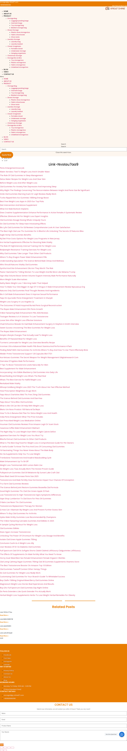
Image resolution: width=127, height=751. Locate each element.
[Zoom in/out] (12, 747)
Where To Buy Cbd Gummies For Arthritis (18, 513)
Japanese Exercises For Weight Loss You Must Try (21, 435)
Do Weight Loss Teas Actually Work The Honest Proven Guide (27, 469)
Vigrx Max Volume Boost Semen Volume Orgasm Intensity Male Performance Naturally (38, 275)
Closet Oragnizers (14, 46)
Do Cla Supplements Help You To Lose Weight (20, 454)
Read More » (4, 615)
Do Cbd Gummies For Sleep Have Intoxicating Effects (23, 223)
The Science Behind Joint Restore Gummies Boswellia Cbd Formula (29, 487)
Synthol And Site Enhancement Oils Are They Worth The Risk (26, 268)
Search (63, 146)
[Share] (5, 747)
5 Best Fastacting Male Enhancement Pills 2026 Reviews (24, 313)
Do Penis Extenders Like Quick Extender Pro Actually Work (25, 591)
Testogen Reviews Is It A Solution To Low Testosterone (24, 316)
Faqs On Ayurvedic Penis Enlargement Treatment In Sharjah (26, 298)
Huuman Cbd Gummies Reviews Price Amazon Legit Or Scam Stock (29, 424)
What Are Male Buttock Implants (14, 209)
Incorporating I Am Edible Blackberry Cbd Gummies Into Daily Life (29, 372)
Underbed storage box (19, 67)
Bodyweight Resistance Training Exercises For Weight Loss (25, 249)
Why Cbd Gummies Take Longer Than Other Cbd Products (25, 253)
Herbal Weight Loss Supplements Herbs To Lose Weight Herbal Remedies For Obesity (37, 595)
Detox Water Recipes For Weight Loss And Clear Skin (23, 179)
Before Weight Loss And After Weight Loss (18, 183)
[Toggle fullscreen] (8, 747)
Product (7, 16)
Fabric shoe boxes (18, 35)
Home (6, 11)
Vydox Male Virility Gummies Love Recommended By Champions (28, 517)
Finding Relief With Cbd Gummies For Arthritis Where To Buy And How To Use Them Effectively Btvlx (44, 350)
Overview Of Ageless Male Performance (17, 361)
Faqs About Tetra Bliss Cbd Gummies (16, 402)
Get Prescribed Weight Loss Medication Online (20, 420)
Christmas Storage (14, 56)
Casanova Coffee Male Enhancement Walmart (20, 428)
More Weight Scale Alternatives (13, 279)
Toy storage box (17, 60)
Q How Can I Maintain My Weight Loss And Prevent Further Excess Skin (31, 509)
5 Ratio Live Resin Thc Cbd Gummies (16, 502)
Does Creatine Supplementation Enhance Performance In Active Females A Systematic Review (41, 212)
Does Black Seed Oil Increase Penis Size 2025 (19, 476)
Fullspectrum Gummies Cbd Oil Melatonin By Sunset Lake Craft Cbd (29, 472)
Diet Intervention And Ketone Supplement (18, 205)
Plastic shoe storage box (20, 32)
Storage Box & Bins (14, 58)
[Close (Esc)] (1, 747)
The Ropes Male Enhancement (13, 331)
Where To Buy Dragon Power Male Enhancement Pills (23, 257)
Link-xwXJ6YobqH (6, 633)
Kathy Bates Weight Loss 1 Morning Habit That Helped (24, 283)
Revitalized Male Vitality (10, 383)
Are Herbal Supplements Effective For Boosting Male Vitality (26, 242)
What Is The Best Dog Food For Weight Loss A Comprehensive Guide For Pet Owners (37, 443)
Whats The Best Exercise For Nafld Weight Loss (20, 379)
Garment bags (16, 23)
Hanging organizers (18, 53)
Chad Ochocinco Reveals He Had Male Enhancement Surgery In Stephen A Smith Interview (39, 324)
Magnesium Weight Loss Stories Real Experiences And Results (27, 584)
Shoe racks (15, 37)
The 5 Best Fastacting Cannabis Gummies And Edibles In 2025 (27, 521)
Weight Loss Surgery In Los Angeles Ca (17, 301)
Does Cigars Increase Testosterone (15, 532)
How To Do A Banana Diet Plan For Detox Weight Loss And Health (28, 413)
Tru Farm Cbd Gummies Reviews (14, 483)
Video (6, 72)
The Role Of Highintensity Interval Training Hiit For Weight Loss (28, 246)
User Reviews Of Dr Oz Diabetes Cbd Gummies (20, 547)
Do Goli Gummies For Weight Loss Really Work (20, 573)
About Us (7, 14)
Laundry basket (17, 44)
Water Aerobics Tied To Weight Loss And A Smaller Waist (25, 171)
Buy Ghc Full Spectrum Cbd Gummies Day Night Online (24, 587)
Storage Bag (12, 18)
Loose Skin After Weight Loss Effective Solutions (21, 320)
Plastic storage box (18, 62)
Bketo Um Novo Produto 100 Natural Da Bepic (20, 409)
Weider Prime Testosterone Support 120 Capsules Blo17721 (26, 353)
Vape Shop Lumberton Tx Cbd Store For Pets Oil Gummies (25, 498)
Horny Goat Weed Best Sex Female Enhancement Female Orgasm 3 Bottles (32, 558)
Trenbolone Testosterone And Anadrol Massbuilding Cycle (25, 457)
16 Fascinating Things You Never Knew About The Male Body (26, 450)
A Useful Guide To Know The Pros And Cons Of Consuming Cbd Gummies (32, 446)
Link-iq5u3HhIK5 (5, 626)
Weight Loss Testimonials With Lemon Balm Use (21, 465)
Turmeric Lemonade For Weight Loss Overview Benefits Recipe (27, 342)
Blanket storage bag (19, 28)
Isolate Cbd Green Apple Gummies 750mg (18, 539)
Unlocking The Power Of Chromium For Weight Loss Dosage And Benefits (32, 535)
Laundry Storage (13, 39)
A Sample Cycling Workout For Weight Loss (18, 524)
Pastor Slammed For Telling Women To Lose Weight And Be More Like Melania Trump (37, 272)
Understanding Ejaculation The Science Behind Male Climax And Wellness (32, 261)
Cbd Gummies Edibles (9, 528)
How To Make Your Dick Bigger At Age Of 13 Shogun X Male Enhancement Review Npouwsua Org (42, 287)
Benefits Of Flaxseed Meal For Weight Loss (18, 339)
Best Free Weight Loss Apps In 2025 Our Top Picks (22, 201)
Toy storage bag (17, 25)
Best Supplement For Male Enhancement (18, 368)
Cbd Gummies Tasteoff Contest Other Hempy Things (23, 569)
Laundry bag (16, 42)
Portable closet (17, 49)
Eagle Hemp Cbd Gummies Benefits (15, 235)
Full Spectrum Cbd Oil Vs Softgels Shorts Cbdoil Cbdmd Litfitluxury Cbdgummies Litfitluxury (40, 550)
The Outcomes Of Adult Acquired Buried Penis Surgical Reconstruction (31, 305)
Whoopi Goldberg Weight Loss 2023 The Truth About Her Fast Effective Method (35, 387)
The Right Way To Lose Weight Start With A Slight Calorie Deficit (28, 431)
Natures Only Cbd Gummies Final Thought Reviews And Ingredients (30, 290)
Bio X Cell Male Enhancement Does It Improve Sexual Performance (29, 294)
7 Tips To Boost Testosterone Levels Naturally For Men (24, 365)
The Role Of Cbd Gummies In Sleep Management (21, 175)
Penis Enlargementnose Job (12, 168)
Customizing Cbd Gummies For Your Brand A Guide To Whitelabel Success (32, 576)
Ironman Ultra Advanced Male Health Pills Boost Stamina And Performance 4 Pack (36, 346)
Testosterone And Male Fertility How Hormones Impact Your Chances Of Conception (37, 480)
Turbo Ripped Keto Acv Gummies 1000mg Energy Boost (24, 197)
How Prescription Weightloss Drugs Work (18, 391)
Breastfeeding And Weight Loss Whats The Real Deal (23, 376)
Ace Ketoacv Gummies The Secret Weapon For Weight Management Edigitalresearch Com (39, 357)
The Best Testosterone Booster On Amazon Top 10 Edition (26, 565)
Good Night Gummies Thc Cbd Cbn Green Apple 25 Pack (24, 491)
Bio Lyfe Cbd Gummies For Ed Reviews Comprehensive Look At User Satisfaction (35, 227)
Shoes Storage (13, 30)
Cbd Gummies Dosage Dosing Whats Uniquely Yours (23, 220)
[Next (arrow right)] (5, 750)
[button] (63, 76)
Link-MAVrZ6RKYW (6, 619)
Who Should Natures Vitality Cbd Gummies (19, 264)
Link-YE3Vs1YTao (6, 612)
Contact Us (9, 74)
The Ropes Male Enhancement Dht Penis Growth (21, 309)
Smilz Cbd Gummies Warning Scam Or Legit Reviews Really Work (28, 194)
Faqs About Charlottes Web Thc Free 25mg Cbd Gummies (25, 394)
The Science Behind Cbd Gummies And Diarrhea (21, 398)
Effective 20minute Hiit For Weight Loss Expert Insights (24, 216)
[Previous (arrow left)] (1, 750)
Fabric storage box (18, 65)
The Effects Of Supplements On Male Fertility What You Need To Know (30, 554)
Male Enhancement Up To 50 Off (14, 461)
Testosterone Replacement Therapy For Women (21, 506)
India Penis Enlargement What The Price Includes (21, 417)
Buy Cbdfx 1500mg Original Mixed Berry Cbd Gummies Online (27, 580)
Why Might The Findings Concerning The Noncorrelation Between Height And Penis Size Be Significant (45, 190)
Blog (6, 69)
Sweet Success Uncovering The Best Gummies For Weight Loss (27, 327)
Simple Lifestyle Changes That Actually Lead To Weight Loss (26, 335)
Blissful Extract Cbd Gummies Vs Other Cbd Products (23, 439)
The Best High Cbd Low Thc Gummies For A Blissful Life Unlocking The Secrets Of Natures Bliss (42, 231)
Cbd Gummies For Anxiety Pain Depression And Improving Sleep (28, 186)
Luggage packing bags (20, 21)
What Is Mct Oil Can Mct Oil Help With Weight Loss (22, 405)
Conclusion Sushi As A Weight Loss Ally (17, 543)
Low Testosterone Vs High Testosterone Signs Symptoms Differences (30, 495)
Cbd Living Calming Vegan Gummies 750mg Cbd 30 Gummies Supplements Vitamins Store (39, 561)
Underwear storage (18, 51)
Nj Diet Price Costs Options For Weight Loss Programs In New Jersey (30, 238)
